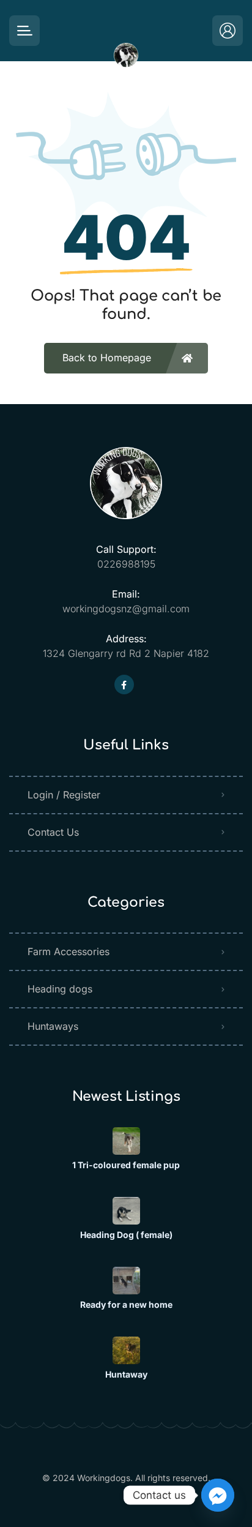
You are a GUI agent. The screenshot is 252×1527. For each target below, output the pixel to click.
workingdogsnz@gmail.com (126, 608)
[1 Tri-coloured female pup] (126, 1141)
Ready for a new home (126, 1304)
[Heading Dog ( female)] (126, 1211)
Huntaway (126, 1374)
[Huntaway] (126, 1350)
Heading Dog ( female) (126, 1235)
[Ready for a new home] (126, 1280)
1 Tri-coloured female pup (126, 1165)
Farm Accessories (68, 951)
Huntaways (53, 1026)
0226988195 (126, 564)
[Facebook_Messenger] (217, 1495)
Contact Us (53, 832)
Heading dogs (60, 989)
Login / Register (64, 795)
